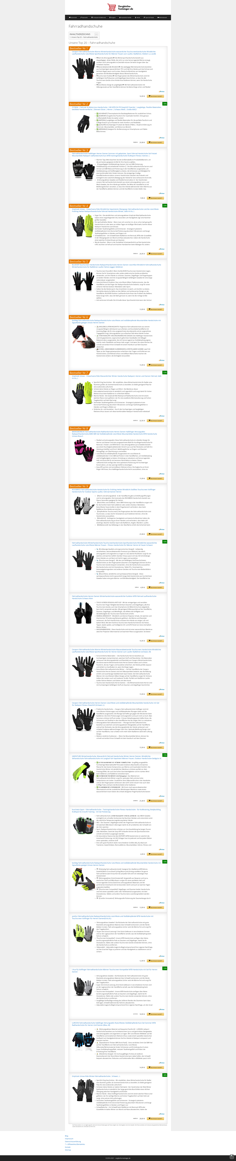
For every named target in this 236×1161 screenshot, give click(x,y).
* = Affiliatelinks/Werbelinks (75, 1144)
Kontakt (68, 1147)
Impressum (69, 1139)
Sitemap (68, 1150)
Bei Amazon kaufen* (156, 96)
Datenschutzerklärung (73, 1141)
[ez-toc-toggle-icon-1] (95, 34)
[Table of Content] (96, 34)
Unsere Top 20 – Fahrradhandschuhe (84, 37)
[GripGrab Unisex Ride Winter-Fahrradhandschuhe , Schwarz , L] (83, 1090)
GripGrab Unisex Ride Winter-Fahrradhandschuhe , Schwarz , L (96, 1076)
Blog (66, 1136)
